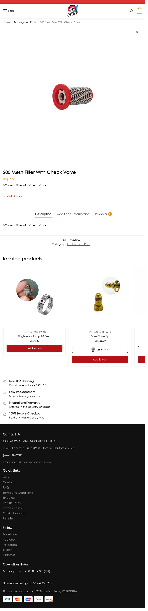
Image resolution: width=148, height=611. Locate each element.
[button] (139, 11)
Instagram (10, 545)
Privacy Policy (12, 508)
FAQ (6, 487)
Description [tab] (43, 214)
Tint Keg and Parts (25, 22)
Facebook (10, 534)
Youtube (9, 539)
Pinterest (9, 555)
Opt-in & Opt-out (14, 513)
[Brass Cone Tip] (100, 297)
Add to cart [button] (34, 348)
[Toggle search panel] (132, 11)
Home (6, 22)
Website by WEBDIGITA (61, 591)
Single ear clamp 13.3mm (34, 336)
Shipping (9, 497)
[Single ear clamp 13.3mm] (34, 297)
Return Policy (12, 503)
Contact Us (10, 482)
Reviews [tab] (102, 214)
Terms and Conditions (18, 492)
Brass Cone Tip (100, 336)
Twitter (7, 550)
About (7, 477)
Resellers (9, 518)
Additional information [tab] (73, 214)
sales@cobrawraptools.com (31, 462)
